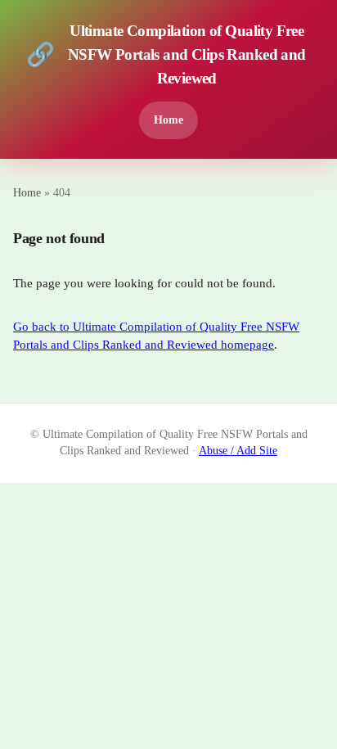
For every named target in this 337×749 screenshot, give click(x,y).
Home (168, 119)
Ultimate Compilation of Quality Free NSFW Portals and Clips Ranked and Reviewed (166, 54)
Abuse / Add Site (238, 450)
